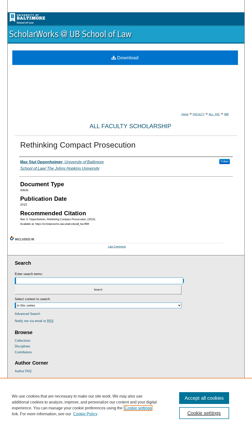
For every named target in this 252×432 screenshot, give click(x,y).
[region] (126, 405)
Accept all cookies (204, 398)
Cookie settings (138, 408)
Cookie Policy (85, 414)
